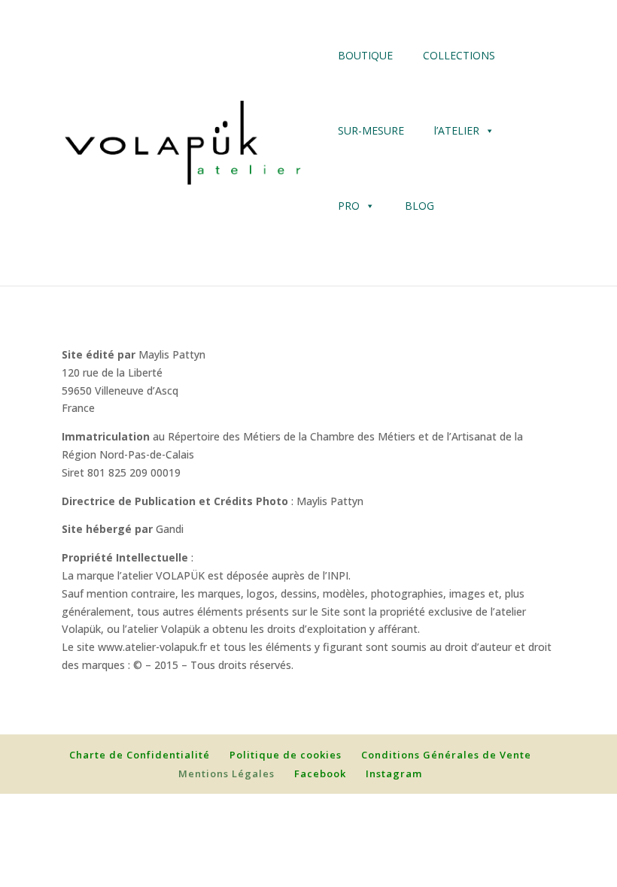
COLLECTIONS (459, 55)
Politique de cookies (285, 754)
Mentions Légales (226, 773)
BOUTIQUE (365, 55)
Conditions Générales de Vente (446, 754)
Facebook (320, 773)
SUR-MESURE (371, 130)
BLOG (419, 205)
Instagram (394, 773)
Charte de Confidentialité (139, 754)
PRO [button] (349, 205)
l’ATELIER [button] (456, 130)
